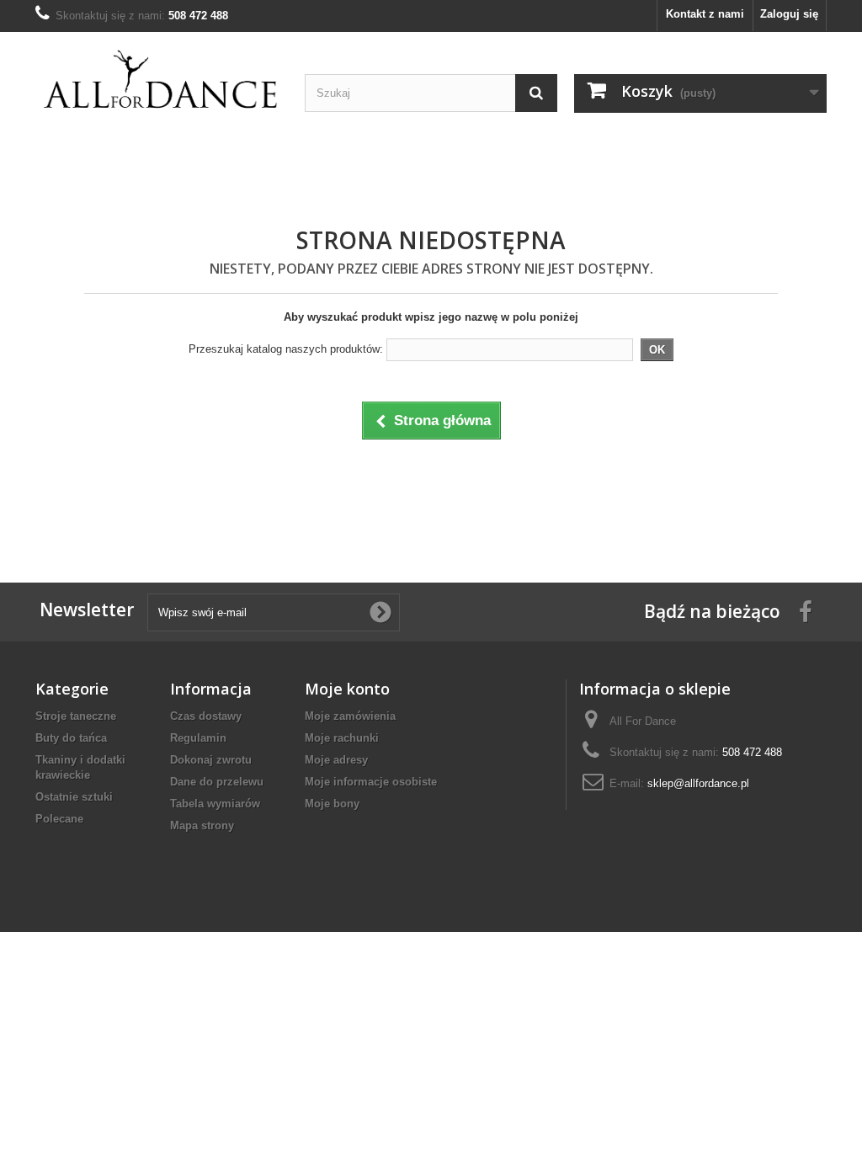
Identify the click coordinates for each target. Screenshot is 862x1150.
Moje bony (332, 803)
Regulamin (198, 738)
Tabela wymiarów (215, 803)
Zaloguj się (789, 14)
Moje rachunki (342, 738)
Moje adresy (336, 759)
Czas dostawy (206, 716)
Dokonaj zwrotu (211, 759)
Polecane (59, 818)
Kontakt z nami (705, 14)
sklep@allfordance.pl (698, 783)
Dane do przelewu (216, 781)
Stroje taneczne (75, 716)
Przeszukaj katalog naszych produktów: (286, 349)
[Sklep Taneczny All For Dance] (161, 80)
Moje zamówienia (350, 716)
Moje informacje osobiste (371, 781)
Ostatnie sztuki (74, 797)
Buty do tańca (71, 738)
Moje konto (347, 689)
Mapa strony (202, 825)
